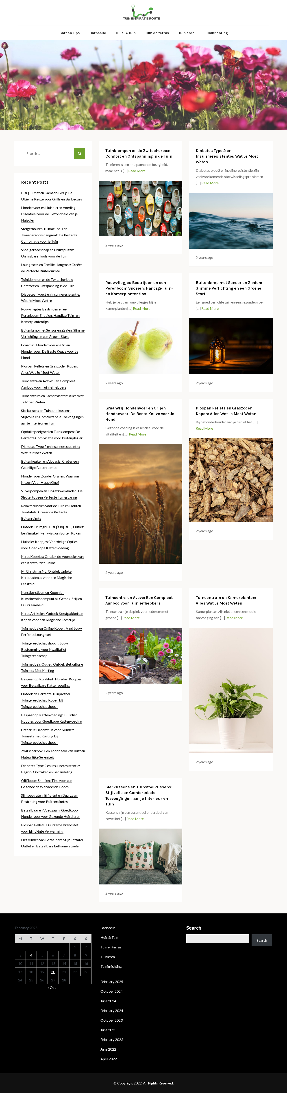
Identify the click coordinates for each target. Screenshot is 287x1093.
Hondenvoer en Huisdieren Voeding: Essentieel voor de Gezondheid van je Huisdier (49, 213)
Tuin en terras (157, 33)
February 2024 (111, 1010)
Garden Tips (69, 33)
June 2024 (108, 1001)
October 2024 (111, 991)
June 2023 (108, 1030)
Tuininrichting (216, 33)
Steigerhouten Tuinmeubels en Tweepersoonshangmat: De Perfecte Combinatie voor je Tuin (49, 235)
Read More (137, 171)
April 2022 (108, 1059)
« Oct (52, 987)
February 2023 (111, 1039)
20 (53, 972)
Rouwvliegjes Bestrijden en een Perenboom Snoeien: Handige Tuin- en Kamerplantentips (139, 288)
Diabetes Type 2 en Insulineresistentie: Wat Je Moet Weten (227, 156)
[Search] (79, 153)
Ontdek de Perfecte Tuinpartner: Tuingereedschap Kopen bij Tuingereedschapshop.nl (46, 700)
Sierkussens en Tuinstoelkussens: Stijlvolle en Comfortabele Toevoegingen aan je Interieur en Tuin (52, 416)
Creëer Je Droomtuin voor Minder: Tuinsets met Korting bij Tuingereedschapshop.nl (47, 736)
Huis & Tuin (126, 33)
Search (193, 928)
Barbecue (97, 33)
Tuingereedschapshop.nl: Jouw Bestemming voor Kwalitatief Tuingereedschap (44, 649)
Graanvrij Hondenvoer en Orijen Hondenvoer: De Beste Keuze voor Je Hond (139, 414)
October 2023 (111, 1020)
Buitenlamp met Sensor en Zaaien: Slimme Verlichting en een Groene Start (229, 288)
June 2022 (108, 1049)
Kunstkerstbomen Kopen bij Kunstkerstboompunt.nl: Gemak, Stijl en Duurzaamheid (51, 598)
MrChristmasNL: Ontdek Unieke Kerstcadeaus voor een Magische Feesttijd (46, 577)
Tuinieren (186, 33)
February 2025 (111, 981)
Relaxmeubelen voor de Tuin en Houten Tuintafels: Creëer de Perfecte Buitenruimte (51, 512)
